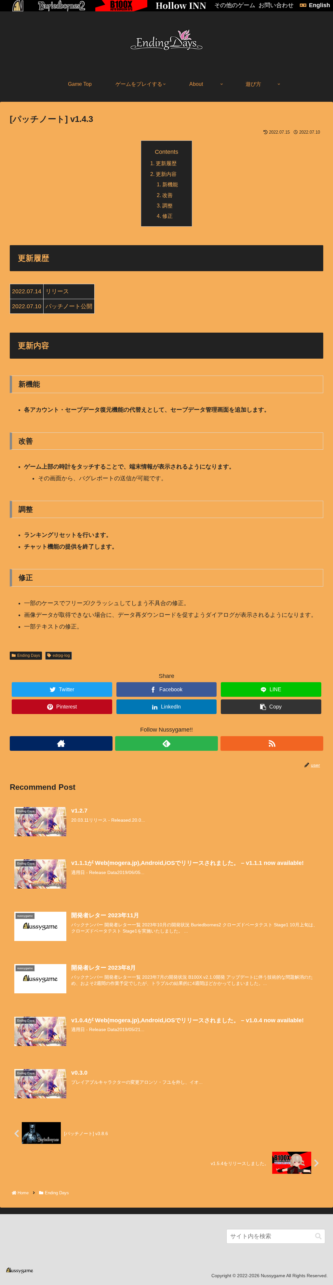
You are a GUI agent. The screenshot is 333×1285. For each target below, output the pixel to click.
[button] (318, 1236)
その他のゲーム (234, 5)
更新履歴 (166, 163)
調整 (167, 205)
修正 (167, 216)
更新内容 (166, 174)
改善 (167, 195)
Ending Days (28, 655)
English (319, 5)
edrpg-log (61, 655)
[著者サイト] (61, 743)
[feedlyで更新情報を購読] (166, 743)
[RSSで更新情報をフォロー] (271, 743)
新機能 (170, 184)
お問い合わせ (276, 5)
